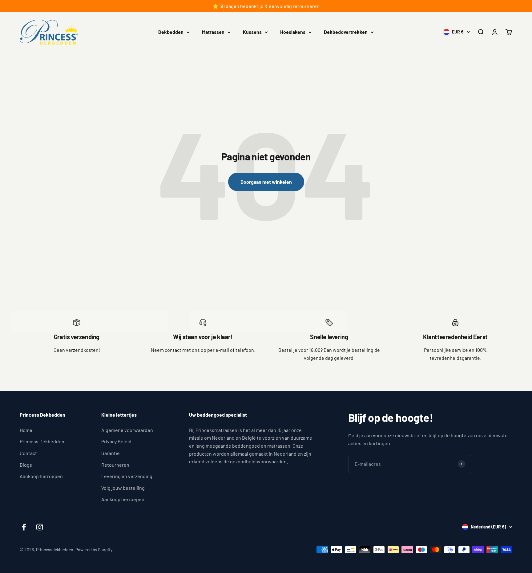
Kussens (252, 32)
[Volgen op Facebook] (24, 527)
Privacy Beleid (116, 441)
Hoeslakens (292, 32)
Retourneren (115, 465)
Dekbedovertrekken (346, 32)
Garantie (110, 453)
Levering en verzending (126, 476)
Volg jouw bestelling (123, 488)
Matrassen (213, 32)
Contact (28, 453)
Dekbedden (170, 32)
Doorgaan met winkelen (266, 182)
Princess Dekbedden (42, 441)
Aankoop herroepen (41, 476)
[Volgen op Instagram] (39, 527)
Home (26, 430)
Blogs (26, 465)
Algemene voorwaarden (127, 430)
